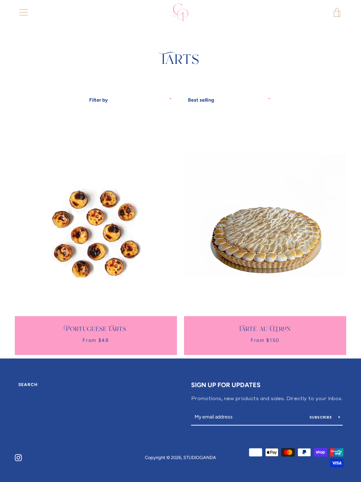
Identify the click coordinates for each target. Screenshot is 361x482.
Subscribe (322, 417)
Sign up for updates (226, 385)
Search (28, 384)
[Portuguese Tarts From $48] (96, 215)
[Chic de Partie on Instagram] (18, 457)
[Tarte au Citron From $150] (265, 215)
